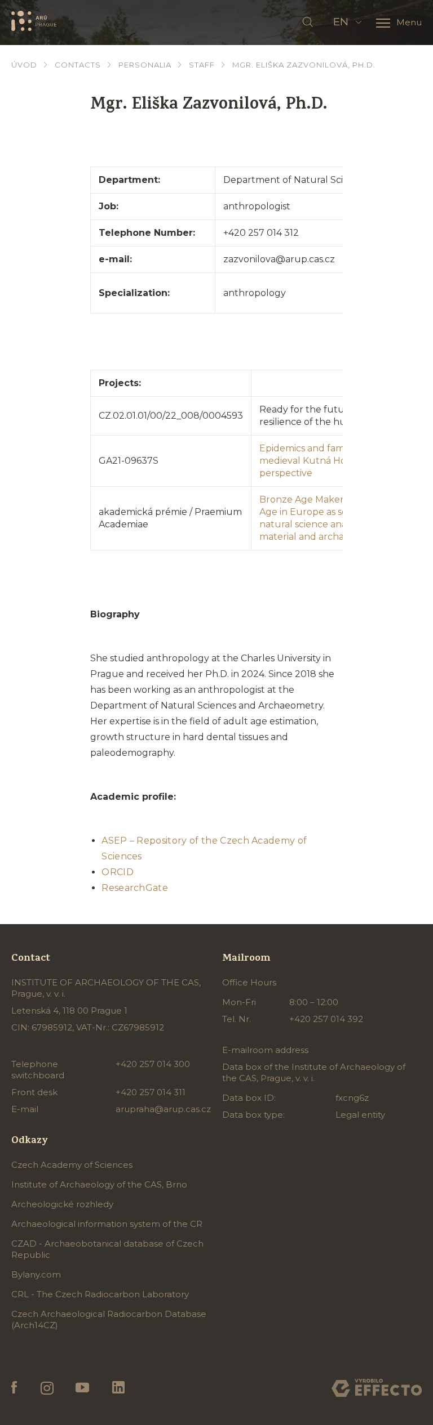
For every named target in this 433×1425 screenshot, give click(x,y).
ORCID (117, 872)
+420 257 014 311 (150, 1092)
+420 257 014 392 (326, 1019)
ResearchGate (134, 887)
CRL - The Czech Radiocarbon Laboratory (100, 1294)
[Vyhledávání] (308, 22)
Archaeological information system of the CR (106, 1223)
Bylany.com (36, 1274)
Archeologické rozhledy (62, 1204)
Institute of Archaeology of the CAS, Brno (99, 1184)
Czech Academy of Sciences (71, 1164)
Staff (202, 64)
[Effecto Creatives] (377, 1388)
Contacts (78, 64)
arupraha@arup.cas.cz (163, 1109)
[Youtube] (83, 1388)
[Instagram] (46, 1388)
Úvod (24, 64)
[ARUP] (33, 21)
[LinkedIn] (118, 1388)
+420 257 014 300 (153, 1064)
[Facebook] (14, 1388)
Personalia (145, 64)
